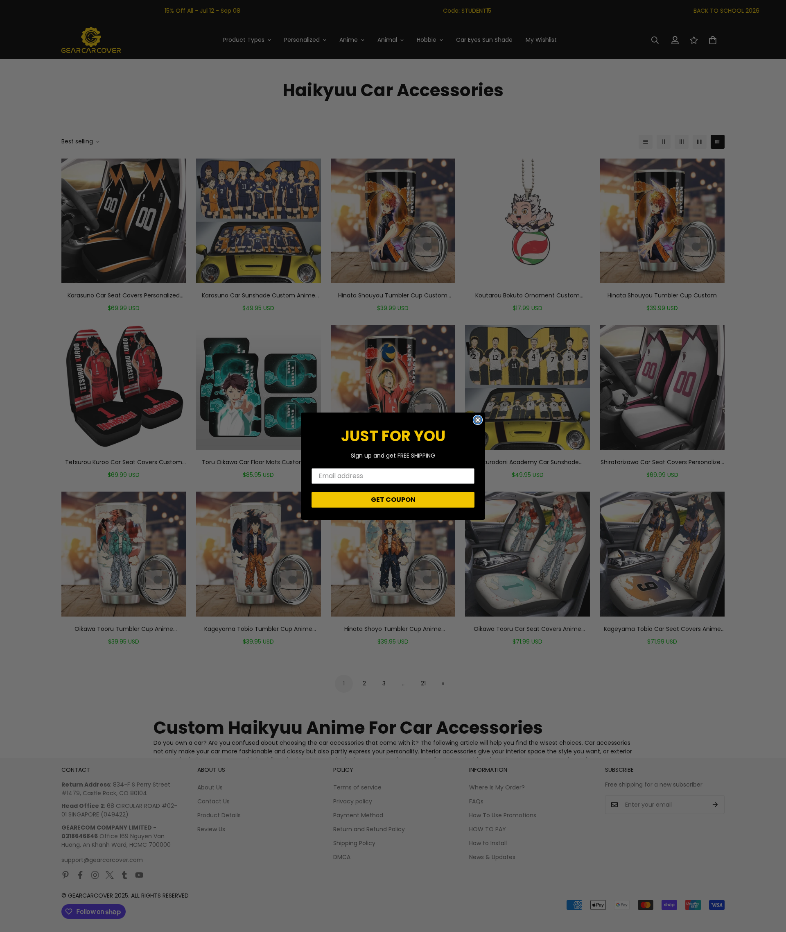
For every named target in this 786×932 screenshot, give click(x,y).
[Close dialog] (478, 420)
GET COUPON (393, 499)
